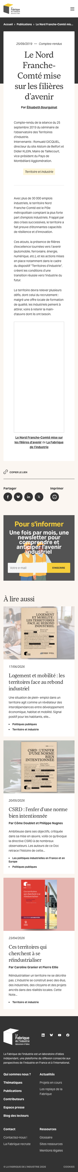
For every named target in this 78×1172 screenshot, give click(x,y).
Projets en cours (51, 1083)
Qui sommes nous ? (17, 1074)
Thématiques (12, 1083)
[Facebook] (67, 1035)
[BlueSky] (51, 1035)
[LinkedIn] (43, 1035)
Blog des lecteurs (16, 1116)
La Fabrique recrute (17, 1144)
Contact (9, 1129)
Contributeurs (13, 1099)
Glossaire (46, 1137)
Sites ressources (51, 1144)
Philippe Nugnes (51, 823)
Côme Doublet (24, 823)
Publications (24, 24)
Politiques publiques (24, 724)
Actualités (47, 1074)
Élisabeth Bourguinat (42, 107)
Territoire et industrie (39, 172)
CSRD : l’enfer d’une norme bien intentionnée (38, 812)
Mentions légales (51, 1150)
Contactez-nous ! (15, 1137)
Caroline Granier (26, 967)
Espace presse (13, 1107)
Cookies (69, 1166)
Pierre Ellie (50, 967)
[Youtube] (59, 1035)
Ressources (48, 1129)
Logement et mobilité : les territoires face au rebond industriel (37, 681)
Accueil (8, 24)
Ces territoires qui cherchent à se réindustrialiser (28, 953)
